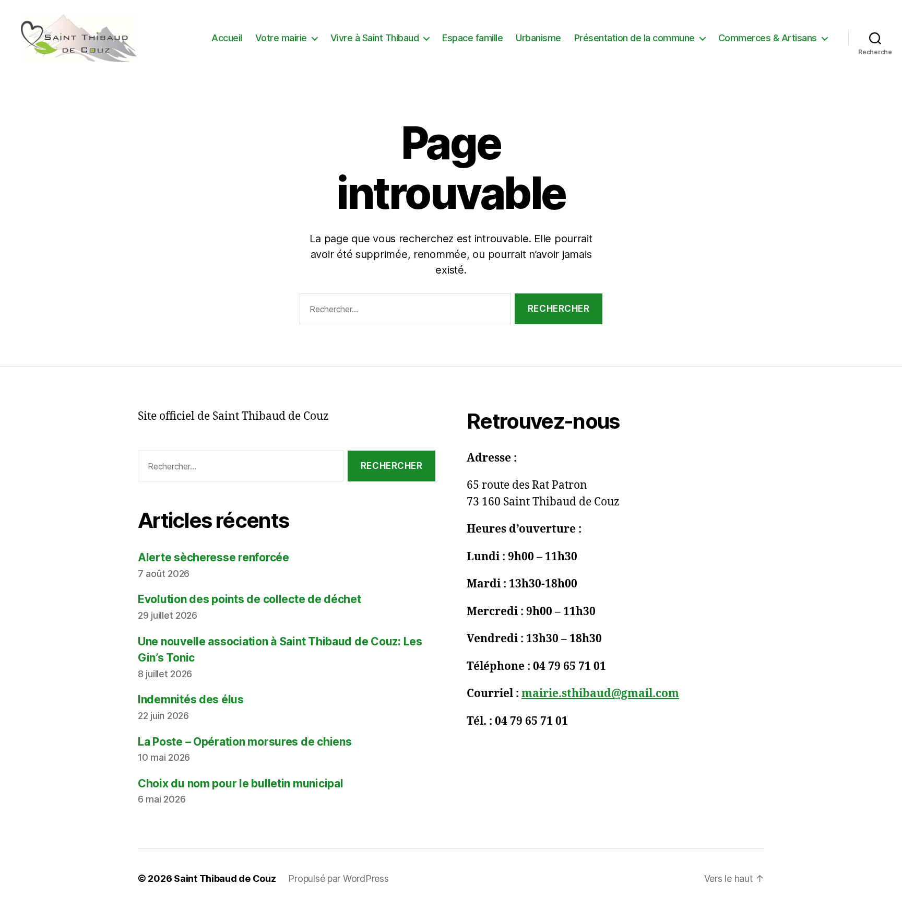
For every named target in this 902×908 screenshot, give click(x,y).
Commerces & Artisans (767, 37)
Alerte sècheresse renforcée (213, 557)
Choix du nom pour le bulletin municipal (240, 783)
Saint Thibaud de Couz (225, 878)
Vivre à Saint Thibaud (374, 37)
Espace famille (472, 37)
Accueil (226, 37)
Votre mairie (281, 37)
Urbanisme (538, 37)
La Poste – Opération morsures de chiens (244, 741)
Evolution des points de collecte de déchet (249, 599)
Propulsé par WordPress (338, 878)
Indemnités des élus (191, 699)
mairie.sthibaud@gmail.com (600, 694)
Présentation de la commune (634, 37)
